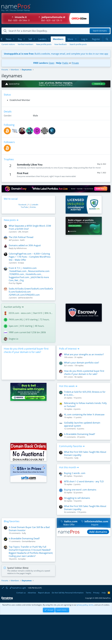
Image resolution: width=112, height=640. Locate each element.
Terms (88, 592)
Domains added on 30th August (25, 245)
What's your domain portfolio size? (81, 362)
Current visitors (8, 44)
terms (91, 605)
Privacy (96, 592)
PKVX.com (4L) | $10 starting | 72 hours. (29, 319)
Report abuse (44, 592)
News (8, 39)
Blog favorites (11, 521)
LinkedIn (35, 204)
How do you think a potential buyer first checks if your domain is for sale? (26, 350)
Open (51, 62)
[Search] (107, 39)
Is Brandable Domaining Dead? (79, 434)
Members (58, 39)
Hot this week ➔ (68, 386)
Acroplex (22, 559)
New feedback (60, 44)
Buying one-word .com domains (80, 489)
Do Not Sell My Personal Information (68, 592)
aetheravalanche (25, 297)
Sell (30, 39)
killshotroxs (22, 248)
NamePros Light (19, 587)
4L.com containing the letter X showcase (84, 414)
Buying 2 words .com (74, 473)
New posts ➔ (11, 220)
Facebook (22, 204)
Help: (59, 62)
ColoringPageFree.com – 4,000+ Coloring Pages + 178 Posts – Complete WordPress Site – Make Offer (29, 256)
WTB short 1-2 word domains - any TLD (84, 481)
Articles (33, 207)
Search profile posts (78, 44)
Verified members (25, 44)
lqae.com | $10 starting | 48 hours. (26, 325)
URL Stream (23, 231)
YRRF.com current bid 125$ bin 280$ (27, 332)
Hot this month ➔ (69, 467)
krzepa (21, 262)
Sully (76, 458)
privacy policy (82, 605)
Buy (20, 39)
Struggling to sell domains (77, 497)
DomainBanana (28, 541)
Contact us (21, 592)
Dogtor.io (13, 338)
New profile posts (43, 44)
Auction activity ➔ (14, 306)
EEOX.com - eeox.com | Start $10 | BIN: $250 (31, 313)
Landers (42, 39)
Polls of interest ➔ (69, 348)
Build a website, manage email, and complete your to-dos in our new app (56, 53)
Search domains (100, 31)
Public (65, 62)
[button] (14, 39)
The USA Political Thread (21, 237)
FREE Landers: (40, 62)
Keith (22, 240)
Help (104, 592)
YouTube (24, 207)
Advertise (32, 592)
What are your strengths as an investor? (84, 354)
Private (75, 62)
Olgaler (19, 283)
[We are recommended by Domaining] (7, 599)
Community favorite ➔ (72, 446)
